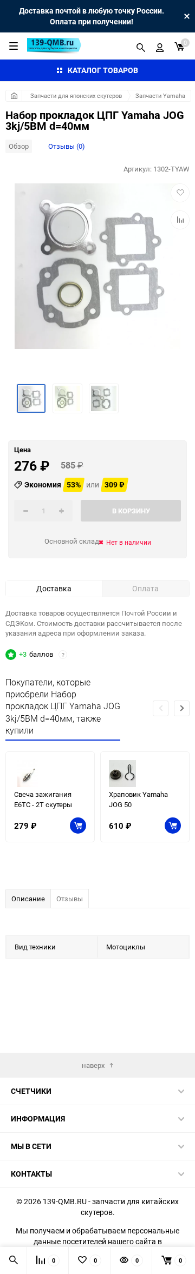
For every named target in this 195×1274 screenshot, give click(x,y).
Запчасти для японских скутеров (76, 95)
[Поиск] (140, 46)
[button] (182, 708)
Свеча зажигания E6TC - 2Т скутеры (43, 799)
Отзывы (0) (66, 146)
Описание (28, 898)
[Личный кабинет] (160, 46)
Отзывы (69, 898)
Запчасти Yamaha (160, 95)
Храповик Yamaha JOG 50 (138, 799)
